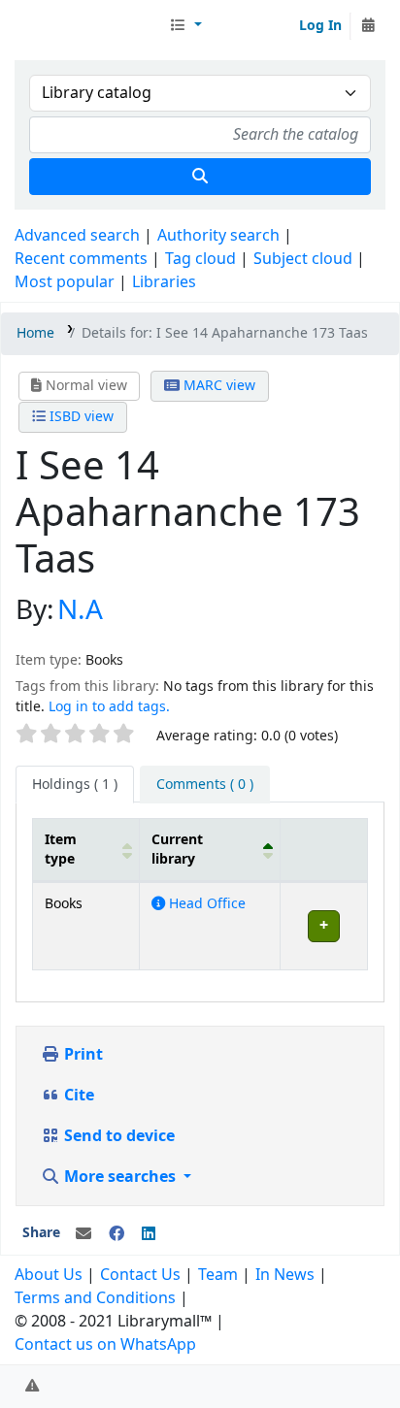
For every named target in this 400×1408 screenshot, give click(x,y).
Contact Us (140, 1275)
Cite (77, 1095)
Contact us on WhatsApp (105, 1345)
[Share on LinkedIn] (148, 1234)
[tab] (205, 785)
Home (35, 333)
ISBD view (80, 417)
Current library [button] (177, 849)
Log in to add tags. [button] (109, 707)
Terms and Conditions (95, 1298)
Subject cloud (302, 259)
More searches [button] (120, 1177)
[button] (185, 26)
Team (218, 1275)
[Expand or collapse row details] (323, 926)
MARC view (217, 386)
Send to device (117, 1136)
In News (285, 1275)
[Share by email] (83, 1234)
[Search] (200, 176)
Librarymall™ (88, 26)
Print (81, 1054)
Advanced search (77, 235)
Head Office (205, 904)
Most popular (65, 282)
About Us (49, 1275)
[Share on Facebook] (116, 1234)
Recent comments (81, 259)
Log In (320, 26)
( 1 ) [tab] (74, 784)
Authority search (218, 235)
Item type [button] (61, 849)
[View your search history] (367, 26)
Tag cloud (200, 259)
